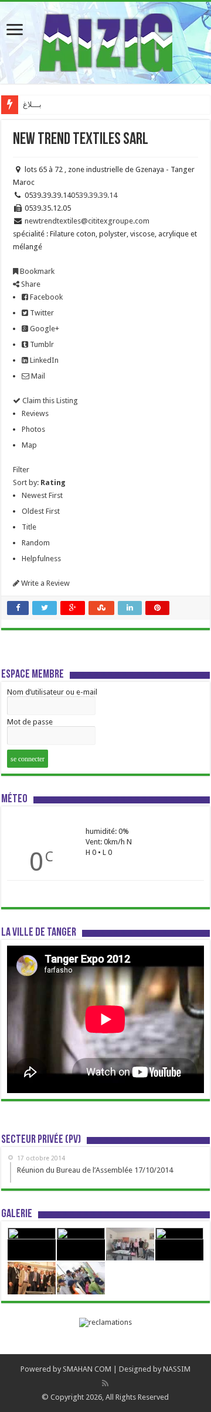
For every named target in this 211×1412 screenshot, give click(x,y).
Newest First (42, 495)
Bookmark (36, 271)
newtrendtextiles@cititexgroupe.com (87, 221)
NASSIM (176, 1369)
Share (29, 284)
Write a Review (44, 583)
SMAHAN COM (87, 1369)
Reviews (35, 413)
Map (29, 445)
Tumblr (41, 344)
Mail (37, 376)
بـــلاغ (32, 104)
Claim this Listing (49, 400)
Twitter (41, 312)
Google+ (43, 328)
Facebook (45, 297)
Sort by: (39, 482)
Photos (33, 429)
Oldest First (41, 511)
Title (29, 527)
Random (36, 542)
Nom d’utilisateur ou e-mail (52, 692)
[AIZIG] (105, 40)
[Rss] (105, 1383)
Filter (21, 469)
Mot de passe (30, 721)
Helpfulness (41, 558)
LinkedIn (43, 360)
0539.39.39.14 (94, 195)
